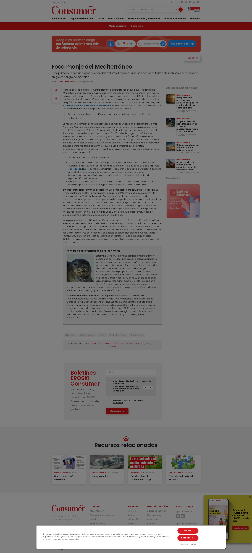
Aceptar (187, 530)
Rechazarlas (188, 538)
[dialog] (131, 537)
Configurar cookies (188, 544)
